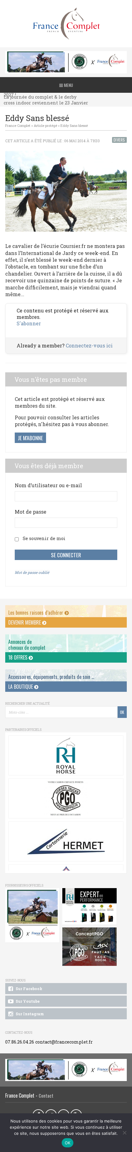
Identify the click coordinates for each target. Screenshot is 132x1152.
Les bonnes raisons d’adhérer (36, 612)
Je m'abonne (30, 438)
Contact (46, 1095)
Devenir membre (25, 622)
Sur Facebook (28, 988)
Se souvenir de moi (44, 538)
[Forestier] (66, 54)
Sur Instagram (29, 1013)
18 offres (18, 657)
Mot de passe (30, 511)
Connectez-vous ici (89, 345)
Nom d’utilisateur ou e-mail (48, 485)
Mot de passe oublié (32, 572)
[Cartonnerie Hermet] (65, 841)
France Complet (17, 125)
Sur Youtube (27, 1001)
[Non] (124, 1133)
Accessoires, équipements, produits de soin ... (51, 676)
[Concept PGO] (65, 798)
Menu (68, 85)
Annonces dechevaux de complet (26, 644)
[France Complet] (66, 23)
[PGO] (89, 946)
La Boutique (21, 686)
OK (68, 1142)
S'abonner (29, 323)
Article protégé (45, 125)
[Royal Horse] (65, 755)
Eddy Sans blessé (74, 125)
